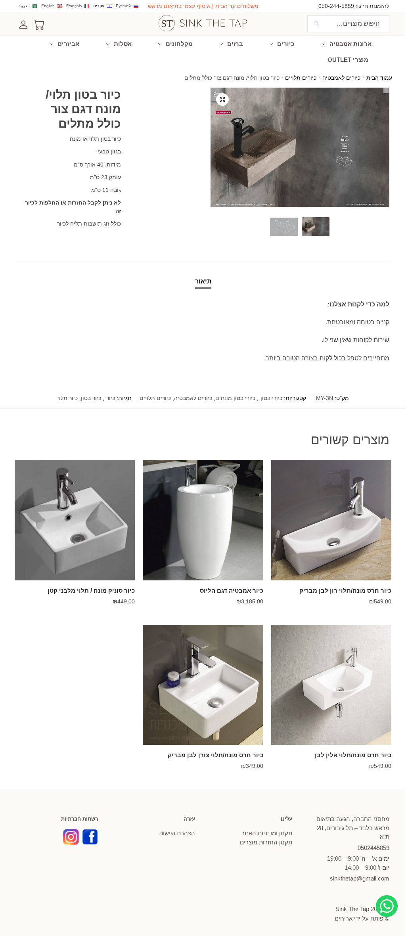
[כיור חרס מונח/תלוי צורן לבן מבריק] (203, 685)
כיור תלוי (67, 398)
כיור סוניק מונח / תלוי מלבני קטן (91, 590)
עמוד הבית (379, 78)
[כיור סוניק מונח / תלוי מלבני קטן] (75, 520)
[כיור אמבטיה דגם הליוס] (203, 520)
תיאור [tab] (203, 281)
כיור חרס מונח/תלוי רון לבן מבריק (345, 590)
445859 (373, 847)
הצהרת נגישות (177, 833)
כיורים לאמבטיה (341, 78)
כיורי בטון (271, 398)
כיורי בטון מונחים (235, 398)
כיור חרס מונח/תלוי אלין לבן (353, 755)
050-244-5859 (336, 6)
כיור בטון (91, 398)
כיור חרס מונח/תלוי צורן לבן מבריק (215, 755)
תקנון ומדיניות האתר (266, 833)
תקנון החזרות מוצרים (266, 842)
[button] (222, 99)
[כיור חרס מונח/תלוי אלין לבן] (331, 685)
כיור (110, 398)
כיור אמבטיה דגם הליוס (231, 590)
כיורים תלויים (300, 78)
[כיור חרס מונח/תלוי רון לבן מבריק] (331, 520)
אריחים (343, 918)
